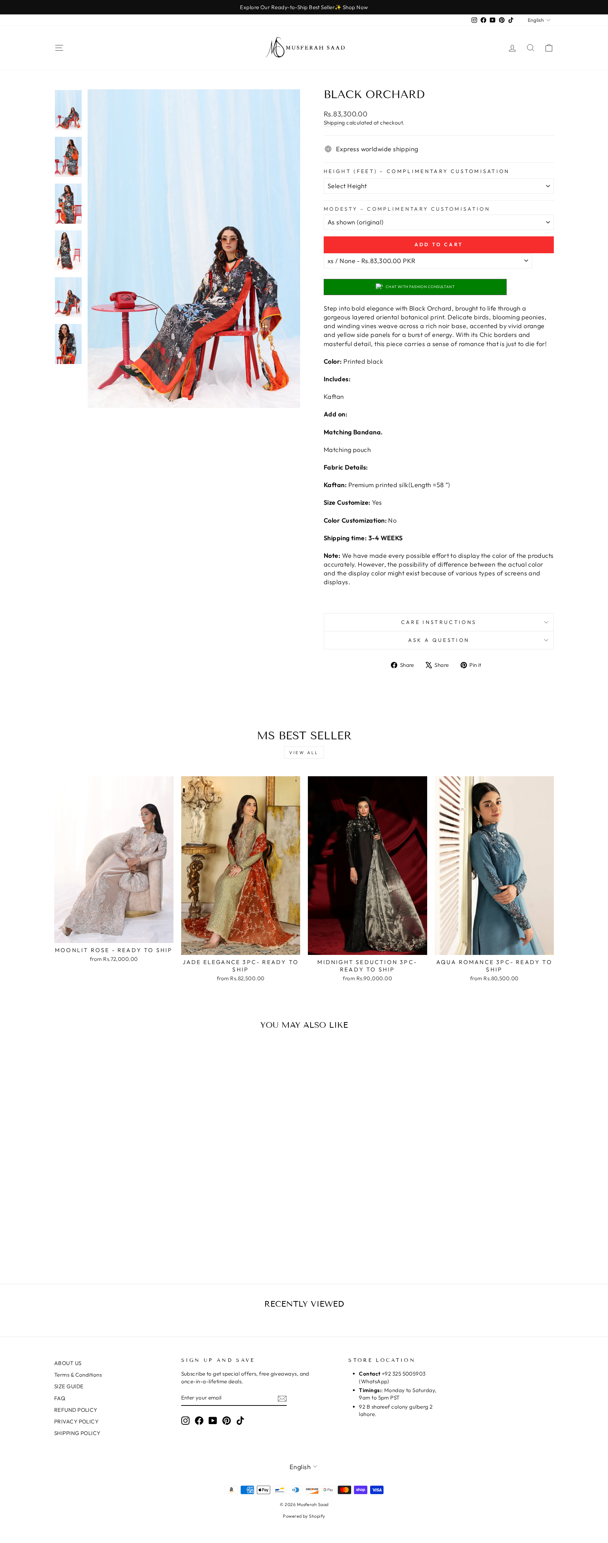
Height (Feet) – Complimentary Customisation (417, 171)
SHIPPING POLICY (77, 1433)
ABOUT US (68, 1363)
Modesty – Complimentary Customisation (407, 209)
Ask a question (438, 640)
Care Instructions (438, 622)
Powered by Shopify (304, 1516)
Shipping (334, 122)
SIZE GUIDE (69, 1386)
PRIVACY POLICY (76, 1421)
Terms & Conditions (78, 1374)
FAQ (59, 1398)
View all (304, 752)
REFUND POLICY (75, 1410)
